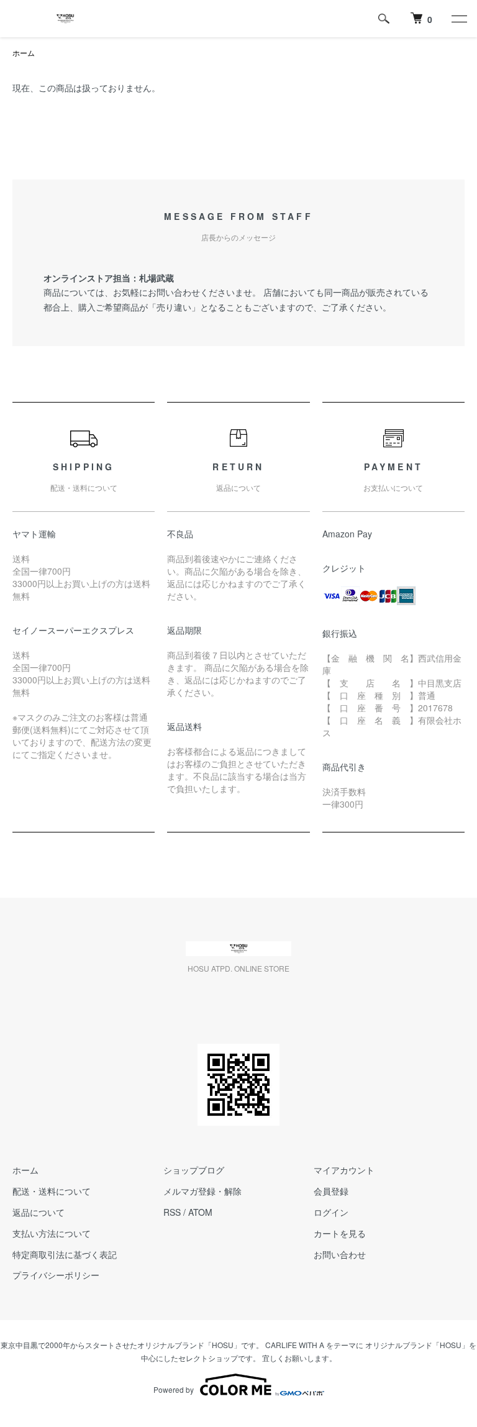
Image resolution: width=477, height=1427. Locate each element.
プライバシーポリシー (55, 1275)
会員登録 (331, 1191)
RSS (172, 1212)
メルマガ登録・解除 (202, 1191)
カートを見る (340, 1233)
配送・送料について (51, 1191)
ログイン (331, 1212)
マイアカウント (344, 1170)
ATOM (200, 1212)
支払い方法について (51, 1233)
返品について (38, 1212)
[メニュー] (458, 18)
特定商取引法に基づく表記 (64, 1254)
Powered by (173, 1389)
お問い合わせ (340, 1254)
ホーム (23, 52)
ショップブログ (193, 1170)
